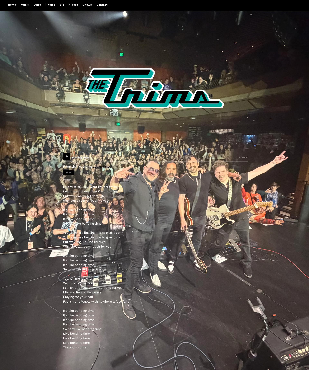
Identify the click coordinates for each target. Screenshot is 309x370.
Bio (62, 4)
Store (37, 4)
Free (68, 172)
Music (25, 4)
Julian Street (102, 166)
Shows (87, 4)
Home (12, 4)
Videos (73, 4)
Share (85, 172)
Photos (50, 4)
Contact (102, 4)
